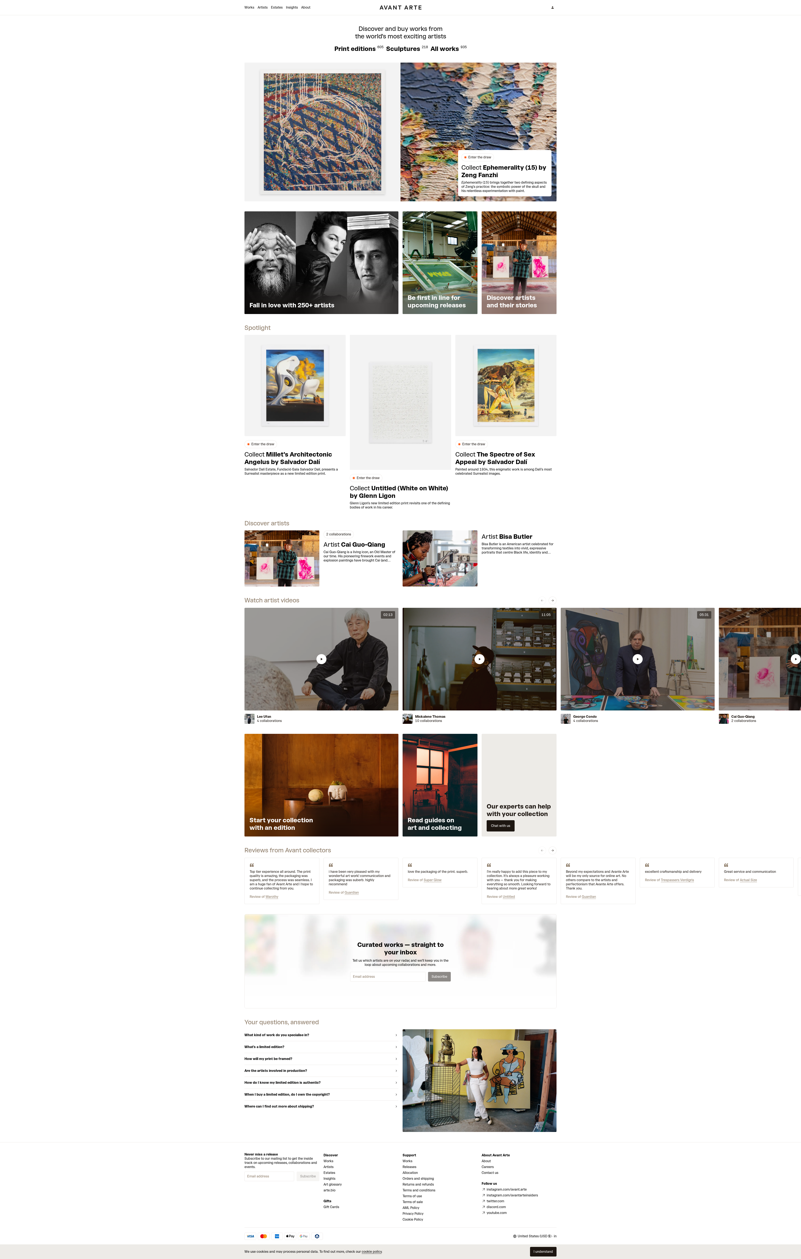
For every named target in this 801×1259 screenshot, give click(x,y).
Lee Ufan (264, 717)
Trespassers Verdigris (677, 880)
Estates (277, 7)
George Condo (585, 717)
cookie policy (372, 1252)
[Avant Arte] (400, 7)
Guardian (352, 892)
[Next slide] (553, 600)
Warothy (272, 897)
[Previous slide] (542, 600)
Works (249, 7)
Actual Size (748, 880)
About (305, 7)
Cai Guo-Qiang (743, 717)
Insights (292, 7)
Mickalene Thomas (430, 717)
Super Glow (433, 880)
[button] (321, 659)
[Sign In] (553, 7)
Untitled (509, 897)
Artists (263, 7)
